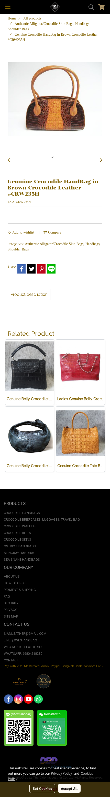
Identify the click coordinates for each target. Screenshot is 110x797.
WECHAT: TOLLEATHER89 (22, 647)
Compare (54, 232)
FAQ (7, 596)
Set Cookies (42, 788)
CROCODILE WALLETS (20, 526)
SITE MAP (11, 616)
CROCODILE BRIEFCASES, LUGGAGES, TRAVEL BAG (42, 519)
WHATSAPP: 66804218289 (23, 653)
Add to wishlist (22, 232)
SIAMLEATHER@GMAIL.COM (25, 633)
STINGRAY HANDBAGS (21, 553)
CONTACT (11, 660)
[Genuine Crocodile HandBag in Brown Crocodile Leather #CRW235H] (55, 99)
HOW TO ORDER (16, 583)
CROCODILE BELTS (17, 533)
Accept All (69, 788)
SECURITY (11, 603)
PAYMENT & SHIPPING (20, 590)
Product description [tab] (29, 294)
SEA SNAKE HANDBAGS (22, 559)
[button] (89, 7)
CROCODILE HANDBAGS (22, 513)
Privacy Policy (61, 773)
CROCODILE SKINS (17, 539)
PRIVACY (10, 610)
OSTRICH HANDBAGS (20, 546)
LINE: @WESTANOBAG (20, 640)
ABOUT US (12, 576)
